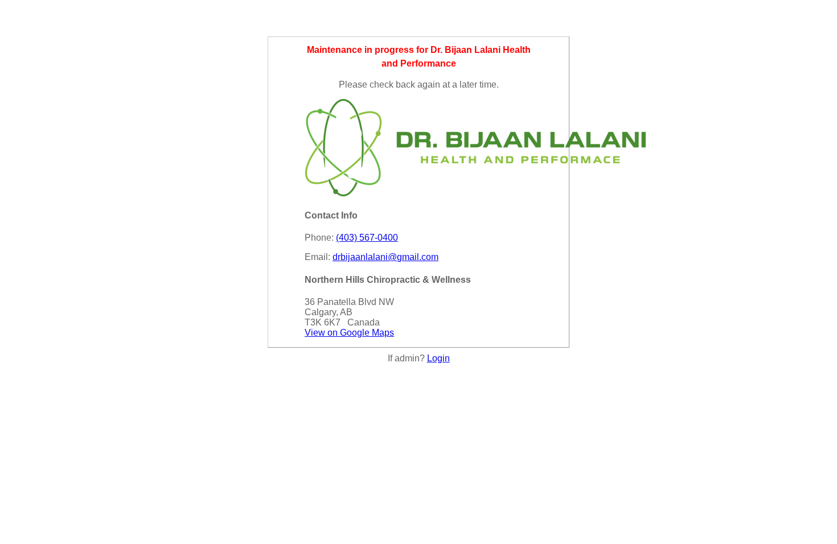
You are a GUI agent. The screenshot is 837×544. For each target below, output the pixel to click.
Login (438, 358)
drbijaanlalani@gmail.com (385, 257)
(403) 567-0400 (367, 237)
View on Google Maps (349, 332)
